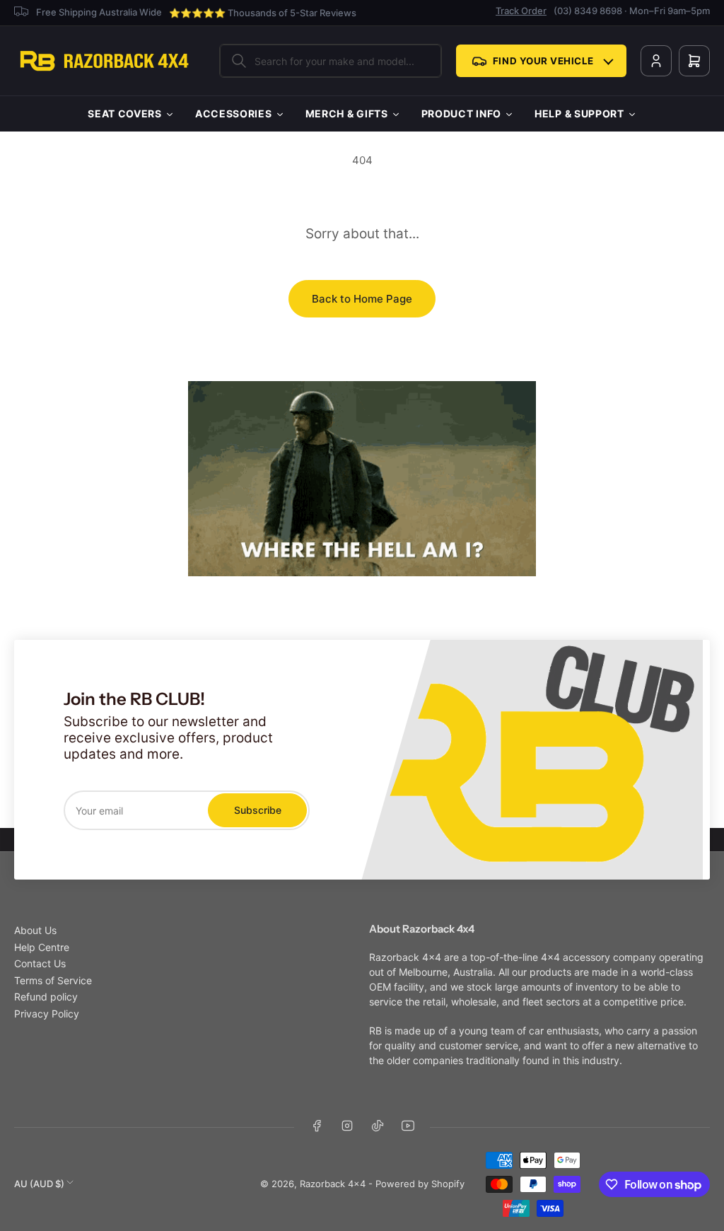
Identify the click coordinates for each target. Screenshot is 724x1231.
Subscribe (257, 810)
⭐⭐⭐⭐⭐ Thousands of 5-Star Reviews (262, 12)
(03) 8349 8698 (588, 10)
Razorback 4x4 (333, 1183)
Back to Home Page (362, 298)
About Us (35, 930)
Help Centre (41, 947)
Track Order (521, 10)
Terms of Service (53, 980)
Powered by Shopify (420, 1183)
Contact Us (40, 963)
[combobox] (330, 61)
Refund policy (46, 997)
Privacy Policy (46, 1014)
